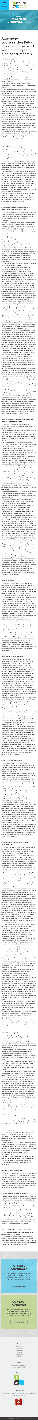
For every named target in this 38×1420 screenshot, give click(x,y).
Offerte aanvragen (19, 1367)
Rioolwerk (19, 1346)
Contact (19, 1356)
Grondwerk (19, 1350)
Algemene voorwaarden (19, 1365)
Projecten (19, 1352)
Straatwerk (19, 1348)
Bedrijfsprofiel (19, 1354)
